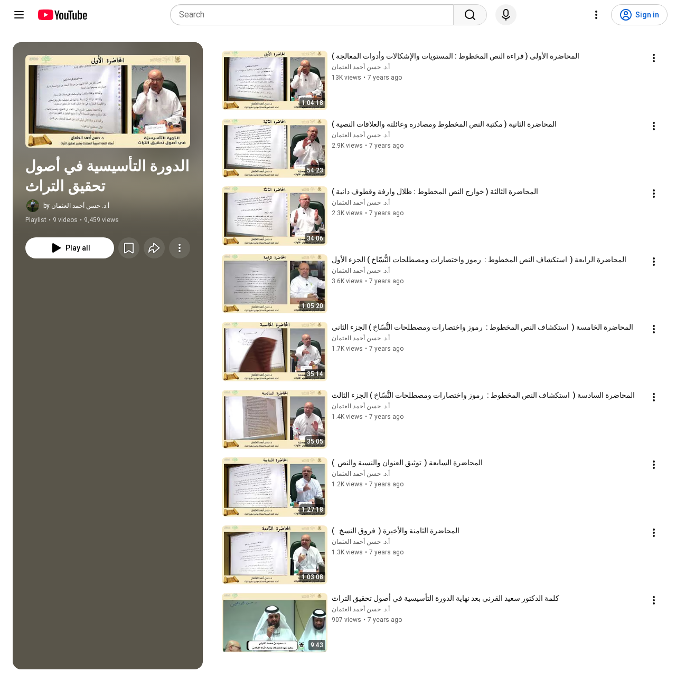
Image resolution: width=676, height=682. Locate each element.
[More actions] (179, 247)
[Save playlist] (128, 247)
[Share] (154, 247)
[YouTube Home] (62, 15)
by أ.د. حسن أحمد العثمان (76, 205)
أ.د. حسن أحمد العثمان (361, 67)
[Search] (470, 14)
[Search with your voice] (506, 14)
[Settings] (596, 14)
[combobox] (315, 14)
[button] (107, 101)
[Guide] (19, 14)
